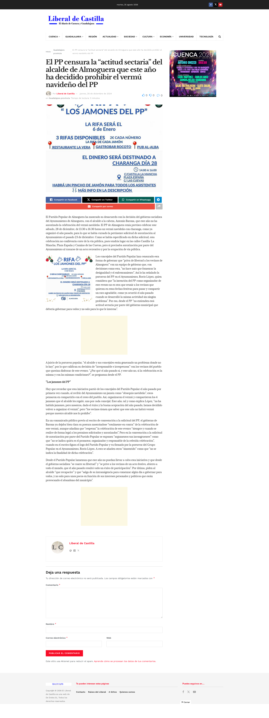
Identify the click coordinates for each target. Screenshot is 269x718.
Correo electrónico (57, 637)
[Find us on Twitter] (216, 4)
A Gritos (113, 692)
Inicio (48, 52)
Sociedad (129, 36)
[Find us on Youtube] (220, 4)
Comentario (53, 584)
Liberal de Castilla (66, 93)
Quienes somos (127, 692)
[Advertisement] (104, 335)
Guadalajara (73, 36)
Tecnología (206, 36)
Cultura (147, 36)
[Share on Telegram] (158, 200)
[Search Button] (219, 36)
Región (93, 36)
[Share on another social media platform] (159, 206)
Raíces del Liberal (97, 692)
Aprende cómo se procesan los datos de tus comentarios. (125, 661)
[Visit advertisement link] (166, 21)
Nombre (51, 623)
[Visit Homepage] (76, 21)
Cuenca (53, 36)
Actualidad (109, 36)
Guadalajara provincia (58, 51)
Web (108, 638)
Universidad (186, 36)
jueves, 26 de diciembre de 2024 (96, 93)
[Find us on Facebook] (211, 4)
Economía (165, 36)
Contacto (80, 692)
